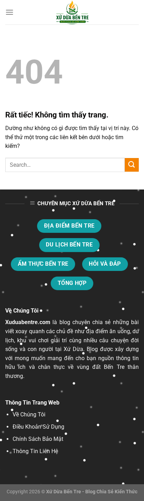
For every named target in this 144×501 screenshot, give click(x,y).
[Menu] (9, 12)
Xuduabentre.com (27, 322)
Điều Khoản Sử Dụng (38, 426)
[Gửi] (132, 165)
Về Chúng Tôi (29, 414)
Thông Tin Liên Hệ (35, 451)
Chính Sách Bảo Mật (38, 439)
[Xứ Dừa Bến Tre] (72, 12)
